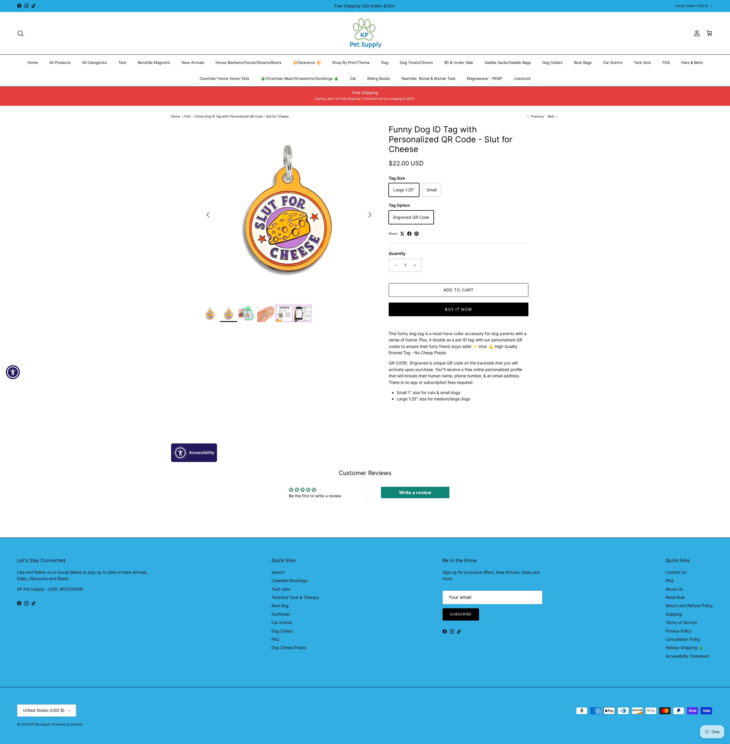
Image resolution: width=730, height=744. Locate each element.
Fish (187, 116)
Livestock (522, 78)
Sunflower (280, 614)
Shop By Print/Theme (351, 62)
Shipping (674, 614)
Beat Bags (583, 62)
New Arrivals (193, 62)
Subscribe (461, 614)
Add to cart (458, 289)
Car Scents (612, 62)
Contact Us (676, 572)
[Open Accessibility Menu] (13, 372)
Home (32, 62)
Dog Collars (552, 62)
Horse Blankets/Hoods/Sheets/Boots (248, 62)
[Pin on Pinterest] (416, 234)
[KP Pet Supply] (365, 33)
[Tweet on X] (402, 234)
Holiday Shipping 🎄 (684, 647)
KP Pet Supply (40, 724)
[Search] (20, 33)
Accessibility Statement (687, 656)
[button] (194, 452)
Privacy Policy (679, 631)
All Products (60, 62)
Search (278, 572)
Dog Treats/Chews (416, 62)
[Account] (695, 33)
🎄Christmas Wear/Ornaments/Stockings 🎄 (299, 78)
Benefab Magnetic (154, 62)
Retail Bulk (675, 597)
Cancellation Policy (683, 639)
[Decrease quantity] (394, 265)
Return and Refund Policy (689, 605)
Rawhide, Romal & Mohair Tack (428, 78)
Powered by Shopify (67, 724)
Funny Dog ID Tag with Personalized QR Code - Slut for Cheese (242, 116)
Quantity (397, 253)
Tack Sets (642, 62)
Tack (122, 62)
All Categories (94, 62)
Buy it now (458, 309)
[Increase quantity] (416, 265)
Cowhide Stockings (289, 580)
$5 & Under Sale (458, 62)
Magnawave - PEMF (484, 78)
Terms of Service (681, 622)
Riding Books (378, 78)
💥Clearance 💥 (307, 62)
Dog (384, 62)
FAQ (666, 62)
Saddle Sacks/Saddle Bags (507, 62)
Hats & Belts (692, 62)
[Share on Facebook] (409, 234)
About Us (674, 589)
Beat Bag (280, 605)
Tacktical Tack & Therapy (295, 597)
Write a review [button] (415, 492)
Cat (353, 78)
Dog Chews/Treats (288, 647)
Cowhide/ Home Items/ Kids (224, 78)
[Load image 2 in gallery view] (289, 212)
